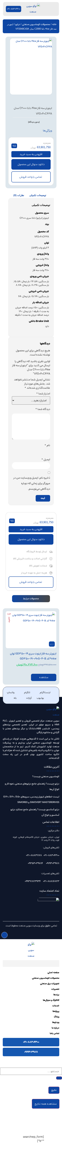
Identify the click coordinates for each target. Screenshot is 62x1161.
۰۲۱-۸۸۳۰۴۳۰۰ (31, 1042)
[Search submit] (59, 1078)
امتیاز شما (43, 393)
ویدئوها (55, 1022)
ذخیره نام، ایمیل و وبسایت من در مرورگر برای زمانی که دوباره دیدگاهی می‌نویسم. (31, 483)
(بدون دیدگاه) (34, 122)
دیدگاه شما (42, 409)
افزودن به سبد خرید (31, 154)
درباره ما (55, 1028)
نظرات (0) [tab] (18, 195)
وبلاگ (56, 1017)
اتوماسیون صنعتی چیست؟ (45, 776)
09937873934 (33, 881)
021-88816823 (51, 881)
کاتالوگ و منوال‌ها (51, 1000)
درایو (17, 24)
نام (47, 445)
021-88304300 (51, 855)
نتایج (53, 1090)
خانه (54, 24)
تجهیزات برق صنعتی (49, 984)
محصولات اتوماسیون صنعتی (36, 24)
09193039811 (52, 863)
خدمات (55, 1006)
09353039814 (35, 863)
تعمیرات (55, 989)
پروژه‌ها (56, 1011)
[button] (31, 164)
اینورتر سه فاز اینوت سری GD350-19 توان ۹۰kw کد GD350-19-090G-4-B (33, 656)
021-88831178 (34, 855)
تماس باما (54, 1033)
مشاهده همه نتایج (46, 1103)
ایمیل (45, 459)
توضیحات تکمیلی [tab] (37, 195)
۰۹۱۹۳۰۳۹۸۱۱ (31, 1052)
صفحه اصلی (53, 973)
